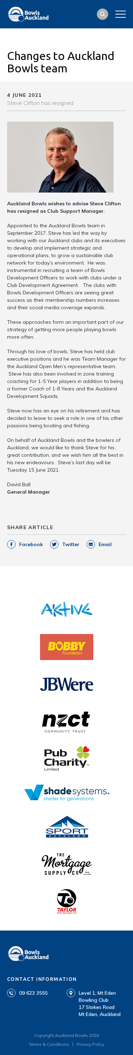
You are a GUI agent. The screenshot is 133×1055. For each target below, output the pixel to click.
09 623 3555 (33, 993)
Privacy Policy (90, 1044)
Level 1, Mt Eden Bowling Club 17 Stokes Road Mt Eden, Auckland (100, 1003)
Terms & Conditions (49, 1044)
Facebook (31, 544)
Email (105, 544)
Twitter (70, 544)
